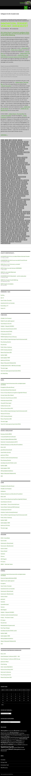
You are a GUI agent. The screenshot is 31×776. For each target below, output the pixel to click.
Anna (8, 143)
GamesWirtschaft (5, 604)
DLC (2, 159)
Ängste (26, 141)
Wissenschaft (25, 20)
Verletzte (23, 234)
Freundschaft (19, 171)
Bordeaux (20, 148)
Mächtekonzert (5, 197)
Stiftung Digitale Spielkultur (7, 470)
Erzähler (4, 164)
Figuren (18, 168)
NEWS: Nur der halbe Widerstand (8, 272)
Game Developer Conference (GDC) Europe (10, 659)
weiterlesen (4, 134)
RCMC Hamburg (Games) (6, 349)
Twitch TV (3, 308)
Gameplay (10, 173)
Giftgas (18, 178)
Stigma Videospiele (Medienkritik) (8, 363)
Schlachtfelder (10, 222)
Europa (15, 164)
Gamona (2, 556)
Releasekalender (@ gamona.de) (8, 625)
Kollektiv (4, 190)
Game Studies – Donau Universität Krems (10, 504)
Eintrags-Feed (4, 762)
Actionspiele (4, 19)
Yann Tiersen (14, 239)
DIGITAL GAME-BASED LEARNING (20, 19)
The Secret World (4, 749)
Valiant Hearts (22, 232)
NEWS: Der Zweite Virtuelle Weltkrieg (9, 280)
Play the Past (3, 344)
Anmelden (3, 759)
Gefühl (15, 173)
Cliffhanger (12, 152)
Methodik (20, 201)
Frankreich (13, 169)
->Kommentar (24, 48)
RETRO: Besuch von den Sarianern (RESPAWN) (11, 268)
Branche (16, 730)
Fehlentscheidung (6, 168)
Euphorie (10, 164)
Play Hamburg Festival (6, 342)
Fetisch (13, 168)
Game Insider (4, 540)
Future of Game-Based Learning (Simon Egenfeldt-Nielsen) (14, 392)
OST (3, 213)
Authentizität (5, 147)
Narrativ (21, 206)
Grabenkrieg (14, 180)
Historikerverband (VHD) (6, 331)
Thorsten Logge (4, 368)
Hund (18, 185)
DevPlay (2, 295)
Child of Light (5, 152)
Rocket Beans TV (4, 305)
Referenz (4, 218)
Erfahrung (4, 162)
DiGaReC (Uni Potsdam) (6, 318)
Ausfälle (13, 145)
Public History (18, 20)
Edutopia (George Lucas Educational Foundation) (11, 444)
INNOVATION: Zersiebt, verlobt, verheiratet (14, 24)
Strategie (9, 227)
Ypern (25, 239)
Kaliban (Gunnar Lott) (5, 405)
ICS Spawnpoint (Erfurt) (6, 334)
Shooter (20, 744)
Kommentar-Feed (5, 765)
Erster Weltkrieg (12, 162)
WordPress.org (4, 767)
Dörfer (16, 159)
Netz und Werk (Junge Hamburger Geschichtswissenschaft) (14, 339)
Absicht (15, 140)
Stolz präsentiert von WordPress (7, 774)
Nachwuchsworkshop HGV (7, 408)
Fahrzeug (14, 166)
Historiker (17, 739)
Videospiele (16, 749)
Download (22, 159)
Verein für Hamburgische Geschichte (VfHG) (11, 370)
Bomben (9, 148)
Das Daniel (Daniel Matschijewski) (8, 390)
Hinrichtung (24, 183)
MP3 (15, 204)
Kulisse (26, 192)
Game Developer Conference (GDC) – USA (10, 656)
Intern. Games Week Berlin (7, 666)
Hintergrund (5, 185)
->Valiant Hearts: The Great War (16, 114)
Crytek (20, 730)
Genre (28, 734)
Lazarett (10, 194)
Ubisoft (10, 749)
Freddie (25, 169)
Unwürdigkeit (5, 232)
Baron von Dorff (14, 147)
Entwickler (14, 733)
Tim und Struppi (10, 229)
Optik (20, 211)
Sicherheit (18, 222)
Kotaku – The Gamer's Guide (7, 617)
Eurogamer (3, 583)
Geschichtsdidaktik (13, 175)
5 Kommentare (14, 28)
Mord (10, 204)
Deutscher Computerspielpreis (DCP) (9, 442)
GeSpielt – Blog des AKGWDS (7, 326)
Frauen (19, 169)
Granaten (26, 180)
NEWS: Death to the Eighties (7, 284)
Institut (3, 187)
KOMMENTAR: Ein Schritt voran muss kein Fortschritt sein (14, 260)
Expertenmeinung (6, 166)
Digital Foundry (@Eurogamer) (7, 321)
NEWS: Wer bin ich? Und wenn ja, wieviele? (10, 264)
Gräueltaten (13, 182)
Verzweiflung (12, 236)
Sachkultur (14, 220)
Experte (27, 164)
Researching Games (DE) (6, 352)
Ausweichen (19, 145)
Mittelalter (19, 741)
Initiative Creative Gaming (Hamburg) (9, 457)
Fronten (4, 173)
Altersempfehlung (6, 141)
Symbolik (26, 227)
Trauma (22, 229)
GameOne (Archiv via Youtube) (7, 303)
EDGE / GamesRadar (5, 538)
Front (25, 171)
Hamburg (6, 739)
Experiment (21, 164)
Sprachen (12, 225)
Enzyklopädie (21, 161)
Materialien (26, 199)
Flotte (23, 168)
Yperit (20, 239)
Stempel (3, 227)
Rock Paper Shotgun (5, 628)
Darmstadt (19, 152)
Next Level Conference (6, 672)
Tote (17, 229)
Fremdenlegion (10, 171)
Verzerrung (4, 236)
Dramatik (4, 161)
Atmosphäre (4, 730)
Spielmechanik (5, 225)
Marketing (18, 197)
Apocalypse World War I (16, 143)
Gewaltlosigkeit (10, 178)
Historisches (12, 185)
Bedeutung (22, 147)
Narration (11, 742)
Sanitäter (27, 220)
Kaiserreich (23, 187)
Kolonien (10, 190)
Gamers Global (4, 548)
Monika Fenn (4, 204)
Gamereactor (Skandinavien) (7, 545)
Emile (9, 161)
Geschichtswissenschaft (20, 176)
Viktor (18, 236)
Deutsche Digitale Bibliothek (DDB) (9, 439)
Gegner (20, 173)
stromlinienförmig (18, 227)
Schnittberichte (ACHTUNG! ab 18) (9, 463)
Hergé (8, 183)
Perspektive (19, 742)
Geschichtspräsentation (7, 176)
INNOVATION (11, 20)
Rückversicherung (6, 220)
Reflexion (10, 218)
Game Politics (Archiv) (6, 452)
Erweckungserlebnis (22, 162)
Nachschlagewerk (13, 206)
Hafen (19, 182)
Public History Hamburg (6, 347)
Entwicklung (21, 733)
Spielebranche (24, 744)
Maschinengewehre (6, 199)
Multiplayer (4, 742)
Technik (3, 229)
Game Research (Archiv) (6, 323)
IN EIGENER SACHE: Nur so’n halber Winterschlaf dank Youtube (15, 256)
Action (20, 140)
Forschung (13, 735)
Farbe (24, 166)
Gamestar (3, 553)
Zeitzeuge (12, 241)
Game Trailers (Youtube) (6, 300)
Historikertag (4, 664)
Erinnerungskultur (5, 735)
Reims (15, 218)
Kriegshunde (4, 192)
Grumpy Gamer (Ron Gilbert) (7, 395)
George (25, 173)
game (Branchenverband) (6, 449)
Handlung (24, 182)
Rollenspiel (20, 218)
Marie (12, 197)
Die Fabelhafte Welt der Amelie (8, 157)
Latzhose (4, 194)
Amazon (14, 141)
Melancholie (13, 201)
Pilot (18, 213)
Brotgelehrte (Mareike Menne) (7, 387)
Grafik (20, 180)
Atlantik (25, 143)
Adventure (10, 19)
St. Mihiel (25, 225)
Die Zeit (18, 157)
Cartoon (4, 150)
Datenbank (26, 152)
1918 (10, 140)
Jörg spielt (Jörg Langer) (6, 403)
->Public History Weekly (16, 50)
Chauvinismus (11, 150)
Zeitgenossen (5, 241)
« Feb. (2, 704)
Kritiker (21, 192)
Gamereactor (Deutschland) (7, 543)
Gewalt (3, 178)
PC (15, 742)
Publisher (22, 215)
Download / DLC (4, 20)
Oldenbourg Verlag (6, 211)
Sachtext (21, 220)
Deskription (4, 154)
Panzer (7, 213)
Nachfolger (4, 206)
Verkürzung (16, 234)
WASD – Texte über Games (7, 564)
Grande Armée (5, 182)
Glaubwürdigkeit (6, 180)
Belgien (3, 148)
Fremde (3, 171)
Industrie (23, 185)
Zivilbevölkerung (6, 243)
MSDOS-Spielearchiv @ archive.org (8, 336)
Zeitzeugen (18, 241)
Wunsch (3, 239)
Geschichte (4, 175)
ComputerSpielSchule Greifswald (8, 436)
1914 (3, 140)
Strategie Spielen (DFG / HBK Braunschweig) (11, 365)
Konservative (25, 190)
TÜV (26, 229)
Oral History (26, 211)
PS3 (23, 742)
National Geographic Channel (8, 208)
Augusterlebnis (5, 145)
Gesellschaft (25, 737)
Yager (8, 239)
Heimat (3, 183)
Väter (3, 234)
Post (28, 213)
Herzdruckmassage (15, 183)
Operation (15, 211)
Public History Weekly (13, 215)
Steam (19, 747)
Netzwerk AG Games (5, 413)
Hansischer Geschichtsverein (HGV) (9, 328)
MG (24, 201)
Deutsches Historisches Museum (16, 154)
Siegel (23, 222)
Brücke (25, 148)
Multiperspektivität (22, 204)
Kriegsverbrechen (13, 192)
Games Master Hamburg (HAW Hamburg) (10, 507)
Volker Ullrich (25, 236)
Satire (3, 222)
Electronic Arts (5, 733)
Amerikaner (20, 141)
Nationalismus (20, 208)
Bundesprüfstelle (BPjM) (6, 434)
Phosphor (13, 213)
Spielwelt (15, 747)
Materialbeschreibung (17, 199)
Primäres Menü (29, 7)
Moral (23, 741)
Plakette (23, 213)
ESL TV (2, 297)
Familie (19, 166)
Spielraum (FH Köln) (5, 360)
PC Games (3, 561)
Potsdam (4, 215)
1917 (6, 140)
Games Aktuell (4, 551)
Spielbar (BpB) (4, 355)
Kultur (10, 741)
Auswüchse (26, 145)
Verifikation (9, 234)
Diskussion (24, 157)
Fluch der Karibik (5, 169)
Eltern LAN (3, 447)
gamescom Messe (5, 455)
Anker (3, 143)
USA (16, 232)
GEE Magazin (4, 559)
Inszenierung (10, 187)
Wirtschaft (22, 749)
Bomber (14, 148)
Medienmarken (5, 201)
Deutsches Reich (5, 155)
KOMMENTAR (17, 190)
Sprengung (18, 225)
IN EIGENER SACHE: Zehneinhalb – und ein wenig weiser (13, 276)
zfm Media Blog (4, 373)
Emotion (14, 161)
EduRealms (3, 491)
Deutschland (14, 155)
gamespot (3, 599)
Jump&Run (17, 187)
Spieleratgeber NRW (5, 357)
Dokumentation (8, 159)
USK (2, 476)
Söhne (27, 222)
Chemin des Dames (19, 150)
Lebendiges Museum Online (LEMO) (21, 194)
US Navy (11, 232)
